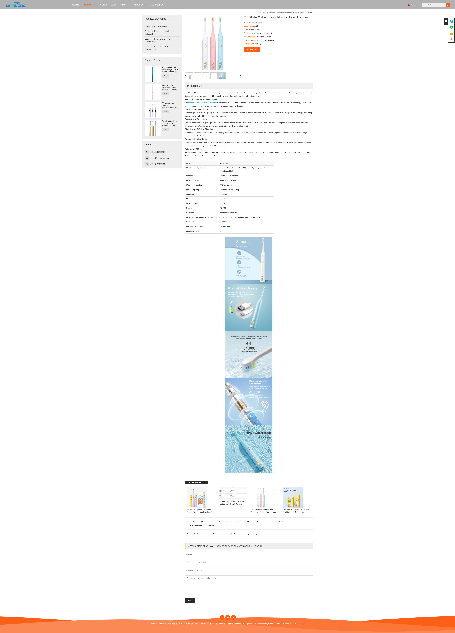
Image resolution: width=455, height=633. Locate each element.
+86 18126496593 (157, 164)
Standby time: (249, 44)
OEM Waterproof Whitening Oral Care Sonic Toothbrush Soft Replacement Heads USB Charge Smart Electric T (171, 69)
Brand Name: (249, 22)
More (166, 76)
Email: (258, 624)
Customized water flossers (156, 26)
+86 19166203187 (157, 152)
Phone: (286, 624)
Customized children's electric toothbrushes (294, 13)
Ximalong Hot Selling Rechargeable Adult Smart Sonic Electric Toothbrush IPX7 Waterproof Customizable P (170, 105)
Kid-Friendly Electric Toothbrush (202, 525)
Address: (154, 624)
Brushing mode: (250, 37)
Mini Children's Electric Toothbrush (203, 522)
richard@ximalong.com (159, 158)
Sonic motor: (249, 33)
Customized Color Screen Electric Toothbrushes (159, 48)
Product (270, 13)
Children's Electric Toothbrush (229, 522)
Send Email (252, 49)
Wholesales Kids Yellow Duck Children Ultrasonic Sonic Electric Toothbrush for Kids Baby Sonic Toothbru (171, 123)
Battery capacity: (250, 40)
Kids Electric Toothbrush (253, 522)
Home (262, 13)
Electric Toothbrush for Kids (274, 522)
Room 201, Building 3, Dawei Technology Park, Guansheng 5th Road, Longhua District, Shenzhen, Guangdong (205, 624)
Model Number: (250, 26)
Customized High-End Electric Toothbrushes (157, 40)
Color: (246, 30)
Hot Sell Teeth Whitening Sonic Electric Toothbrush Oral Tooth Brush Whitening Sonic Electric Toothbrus (170, 87)
